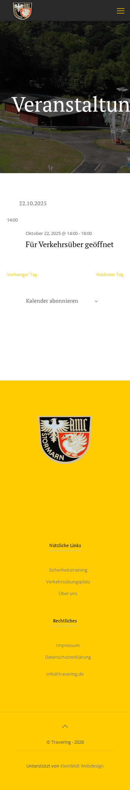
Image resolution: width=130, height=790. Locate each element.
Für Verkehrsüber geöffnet (70, 244)
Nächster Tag (109, 274)
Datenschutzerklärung (68, 657)
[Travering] (22, 10)
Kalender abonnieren (52, 300)
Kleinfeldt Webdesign (82, 766)
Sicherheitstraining (68, 570)
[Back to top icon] (65, 726)
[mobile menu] (121, 10)
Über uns (68, 593)
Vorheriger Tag (22, 274)
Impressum (68, 645)
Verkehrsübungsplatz (68, 582)
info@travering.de (65, 674)
